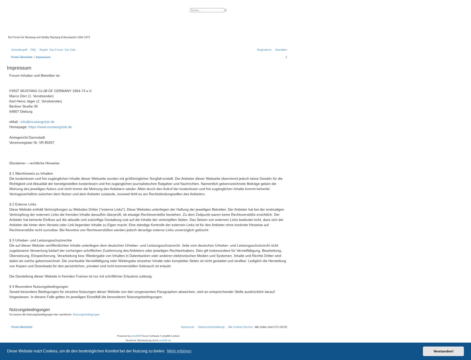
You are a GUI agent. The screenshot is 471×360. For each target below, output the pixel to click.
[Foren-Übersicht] (121, 22)
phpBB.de (165, 340)
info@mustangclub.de (37, 122)
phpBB (135, 336)
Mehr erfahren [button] (179, 351)
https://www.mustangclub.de (50, 127)
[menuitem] (32, 50)
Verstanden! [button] (443, 351)
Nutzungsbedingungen (86, 314)
